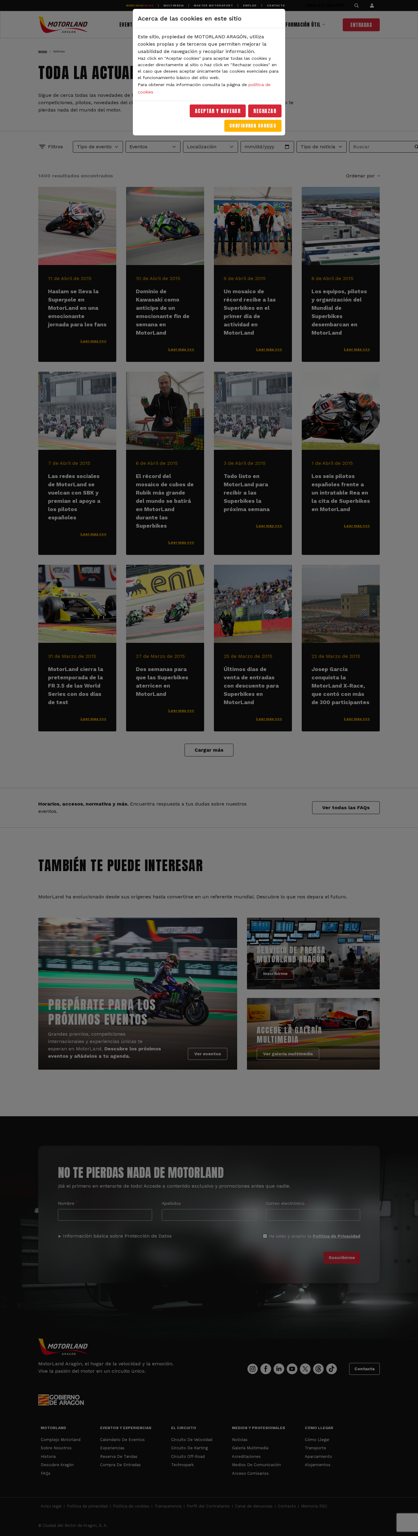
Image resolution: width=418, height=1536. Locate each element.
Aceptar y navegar (218, 111)
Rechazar (264, 111)
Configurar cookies (253, 126)
